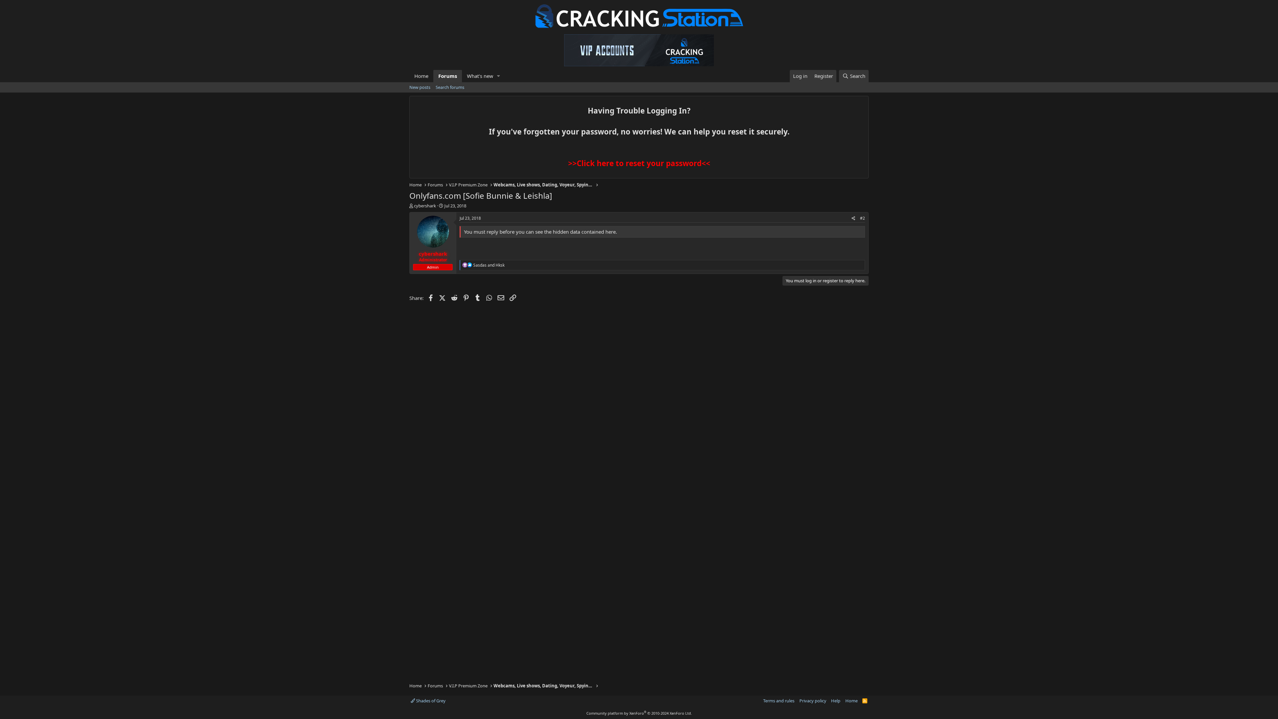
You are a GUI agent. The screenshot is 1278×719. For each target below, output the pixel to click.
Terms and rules (778, 701)
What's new (480, 76)
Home (421, 76)
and (489, 265)
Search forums (450, 87)
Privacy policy (812, 701)
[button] (498, 76)
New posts (419, 87)
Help (835, 701)
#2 (862, 218)
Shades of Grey (430, 701)
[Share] (853, 218)
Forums (447, 76)
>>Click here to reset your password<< (639, 163)
